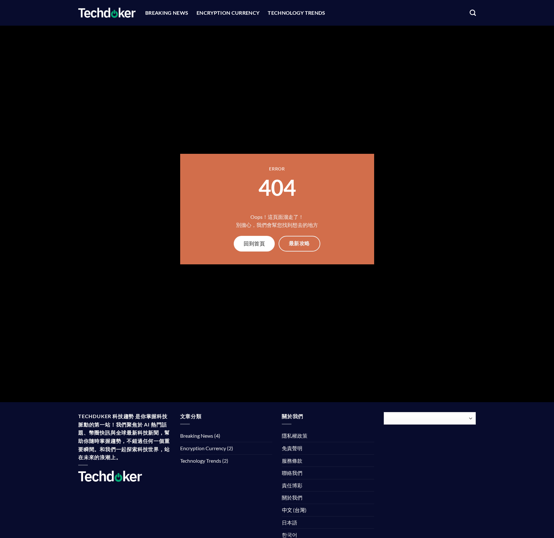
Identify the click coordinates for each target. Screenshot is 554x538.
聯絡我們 (292, 473)
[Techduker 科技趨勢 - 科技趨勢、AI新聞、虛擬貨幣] (107, 13)
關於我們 (292, 497)
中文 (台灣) (294, 510)
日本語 (289, 522)
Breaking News (166, 13)
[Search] (473, 13)
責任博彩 (292, 485)
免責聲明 (292, 448)
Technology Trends (296, 13)
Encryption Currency (228, 13)
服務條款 (292, 461)
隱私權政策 (294, 436)
